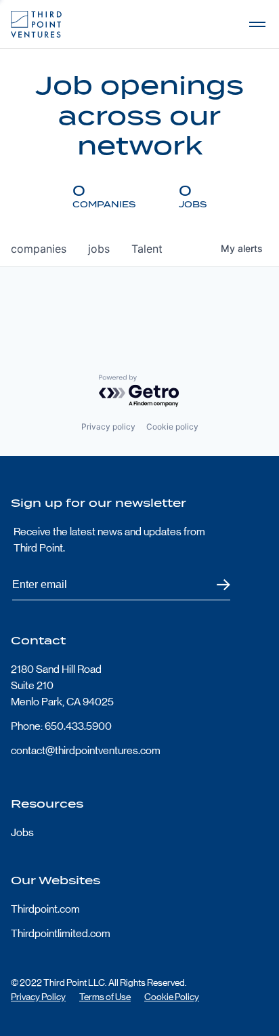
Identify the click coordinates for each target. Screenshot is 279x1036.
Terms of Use (105, 996)
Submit (215, 585)
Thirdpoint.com (45, 909)
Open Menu (257, 24)
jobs (99, 248)
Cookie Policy (171, 996)
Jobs (22, 832)
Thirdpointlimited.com (60, 933)
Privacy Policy (38, 996)
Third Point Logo (36, 24)
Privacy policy (108, 426)
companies (38, 248)
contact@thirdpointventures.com (85, 750)
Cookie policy (172, 426)
